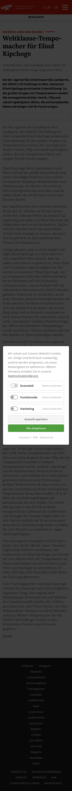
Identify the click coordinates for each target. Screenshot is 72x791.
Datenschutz (46, 437)
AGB (35, 437)
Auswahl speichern (36, 419)
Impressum (25, 437)
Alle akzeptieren (36, 428)
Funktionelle (28, 397)
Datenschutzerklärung (23, 376)
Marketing (27, 409)
